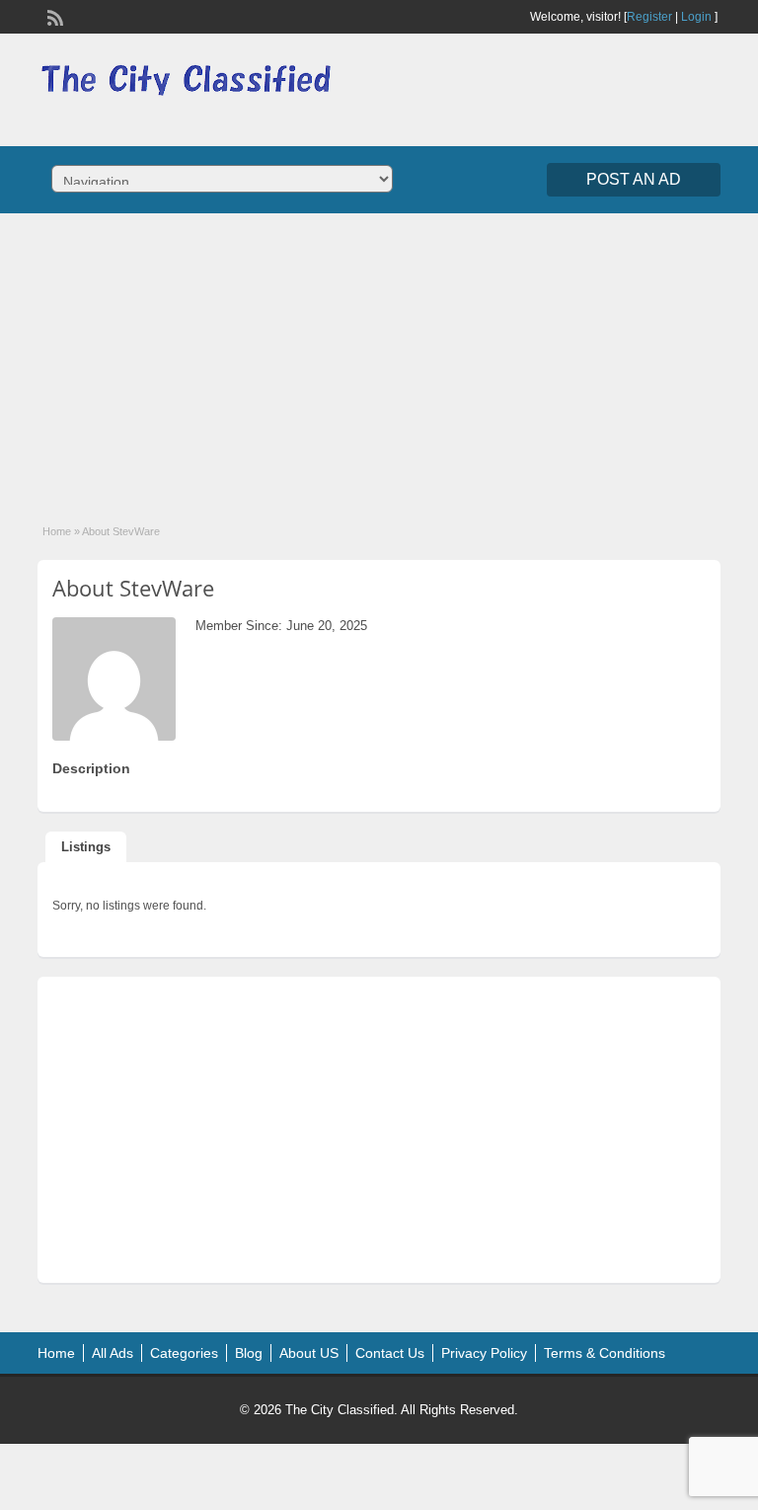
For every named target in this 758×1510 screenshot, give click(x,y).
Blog (249, 1353)
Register (649, 17)
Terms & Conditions (604, 1353)
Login (696, 17)
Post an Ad (633, 179)
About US (309, 1353)
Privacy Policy (484, 1353)
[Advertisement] (379, 355)
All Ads (112, 1353)
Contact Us (389, 1353)
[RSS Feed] (53, 16)
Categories (184, 1353)
